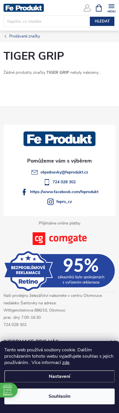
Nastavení (59, 376)
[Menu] (111, 7)
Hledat (102, 21)
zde (65, 362)
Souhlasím (59, 396)
